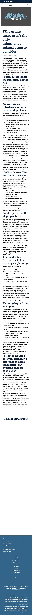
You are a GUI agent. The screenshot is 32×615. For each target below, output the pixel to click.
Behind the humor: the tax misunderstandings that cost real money (16, 433)
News (16, 568)
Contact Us (16, 570)
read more (8, 450)
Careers (16, 559)
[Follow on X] (27, 580)
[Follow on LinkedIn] (24, 580)
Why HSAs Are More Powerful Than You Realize (15, 464)
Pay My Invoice (16, 561)
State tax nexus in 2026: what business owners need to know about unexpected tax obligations (16, 499)
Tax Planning (16, 572)
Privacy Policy (18, 595)
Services (16, 565)
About (16, 557)
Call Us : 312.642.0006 (10, 1)
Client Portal (16, 563)
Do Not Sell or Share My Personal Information (16, 594)
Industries (16, 566)
